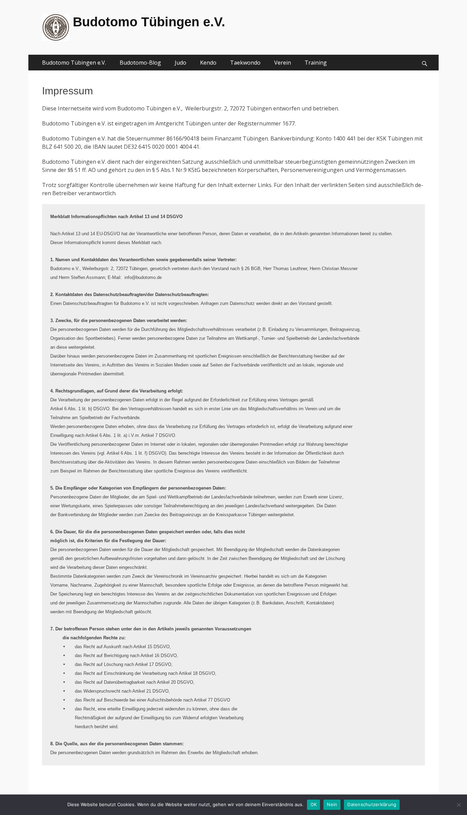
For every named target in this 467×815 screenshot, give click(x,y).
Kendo (208, 62)
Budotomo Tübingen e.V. (149, 22)
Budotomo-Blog (140, 62)
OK (313, 804)
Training (316, 62)
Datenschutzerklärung (371, 804)
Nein (332, 804)
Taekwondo (245, 62)
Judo (180, 62)
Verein (282, 62)
